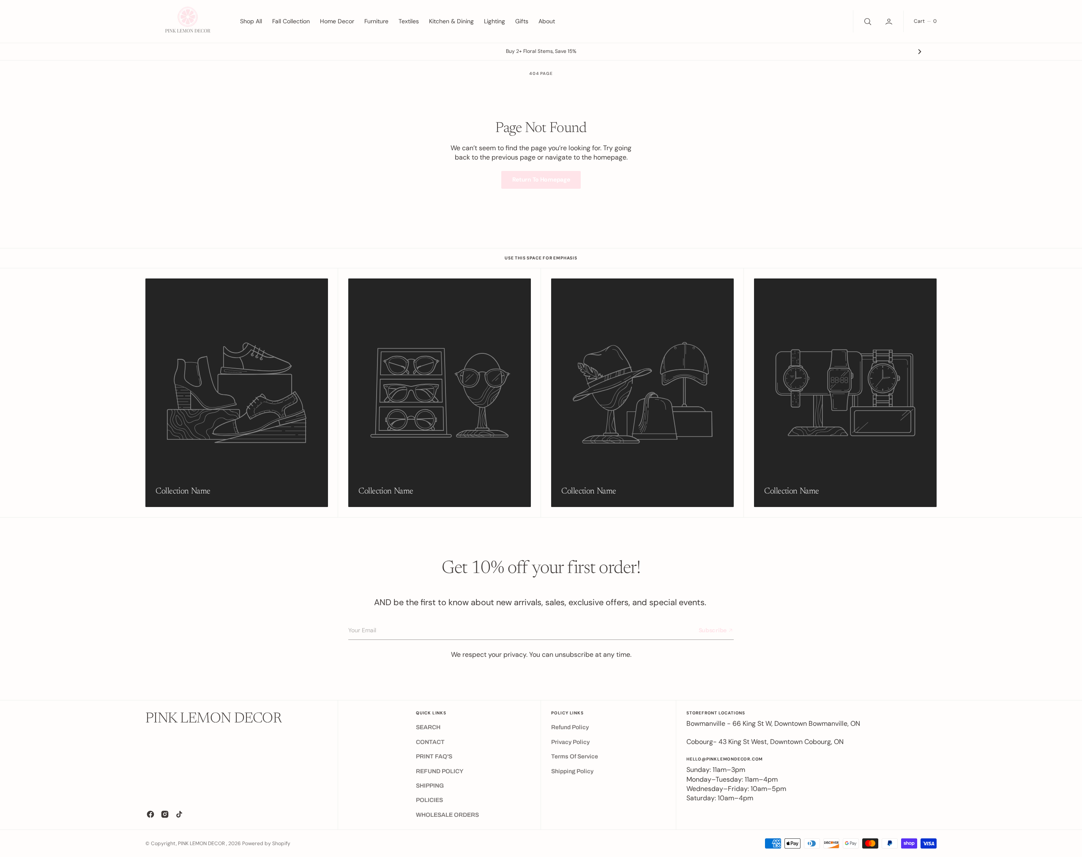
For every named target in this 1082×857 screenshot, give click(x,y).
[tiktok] (179, 814)
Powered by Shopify (266, 843)
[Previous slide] (162, 52)
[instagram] (165, 814)
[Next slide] (920, 52)
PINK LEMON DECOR (202, 843)
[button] (889, 21)
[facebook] (150, 814)
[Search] (866, 21)
